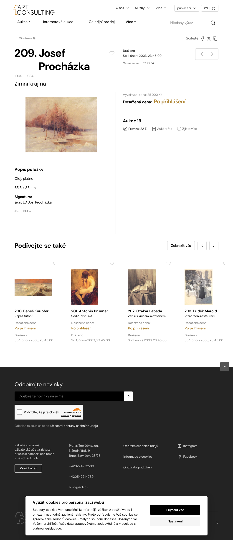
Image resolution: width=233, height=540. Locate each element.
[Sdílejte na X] (209, 38)
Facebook (190, 457)
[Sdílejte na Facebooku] (202, 38)
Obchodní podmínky (137, 467)
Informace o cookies (137, 457)
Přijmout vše (175, 510)
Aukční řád (164, 129)
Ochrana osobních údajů (140, 446)
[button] (224, 366)
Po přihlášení (169, 101)
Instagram (190, 446)
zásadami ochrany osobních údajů (74, 426)
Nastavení (175, 521)
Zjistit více (189, 129)
